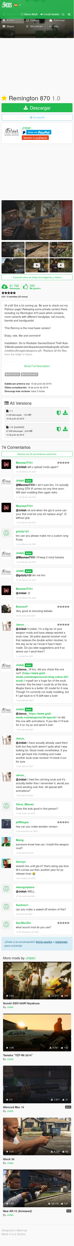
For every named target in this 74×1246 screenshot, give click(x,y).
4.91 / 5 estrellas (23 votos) (15, 297)
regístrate (61, 942)
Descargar (40, 107)
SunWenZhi (23, 923)
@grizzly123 (23, 575)
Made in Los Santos (13, 1234)
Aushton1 (22, 905)
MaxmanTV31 (24, 462)
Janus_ (20, 624)
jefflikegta (22, 822)
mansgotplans (25, 887)
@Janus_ (22, 669)
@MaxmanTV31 (26, 485)
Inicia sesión (44, 942)
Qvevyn (21, 861)
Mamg (20, 840)
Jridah (26, 127)
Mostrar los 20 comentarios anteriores (37, 454)
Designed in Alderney (14, 1230)
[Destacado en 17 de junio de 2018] (4, 98)
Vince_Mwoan (25, 804)
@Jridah (21, 467)
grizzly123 (22, 531)
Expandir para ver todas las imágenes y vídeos (37, 277)
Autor (28, 480)
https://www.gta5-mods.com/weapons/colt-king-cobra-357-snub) (42, 676)
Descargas (14, 288)
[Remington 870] (37, 220)
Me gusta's (35, 288)
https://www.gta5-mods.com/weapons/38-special (36, 715)
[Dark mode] (63, 14)
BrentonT (22, 606)
